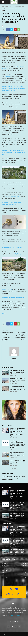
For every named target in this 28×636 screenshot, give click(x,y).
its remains (7, 76)
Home (3, 6)
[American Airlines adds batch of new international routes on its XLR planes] (5, 380)
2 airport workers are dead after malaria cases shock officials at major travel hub (17, 372)
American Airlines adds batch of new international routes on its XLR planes (17, 380)
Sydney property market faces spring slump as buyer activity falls (18, 462)
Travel (6, 6)
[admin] (3, 26)
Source (4, 313)
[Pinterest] (15, 29)
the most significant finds (12, 196)
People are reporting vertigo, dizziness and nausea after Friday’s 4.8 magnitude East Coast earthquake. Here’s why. (14, 478)
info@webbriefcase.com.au (14, 615)
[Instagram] (12, 626)
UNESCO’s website (7, 289)
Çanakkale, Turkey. (16, 254)
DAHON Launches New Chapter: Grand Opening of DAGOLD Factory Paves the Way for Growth (20, 336)
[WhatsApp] (18, 29)
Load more (13, 468)
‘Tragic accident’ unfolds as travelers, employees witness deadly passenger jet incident (17, 388)
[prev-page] (3, 394)
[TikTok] (15, 626)
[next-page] (5, 394)
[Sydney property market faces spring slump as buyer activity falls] (5, 462)
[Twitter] (11, 29)
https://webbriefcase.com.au (14, 360)
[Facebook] (8, 29)
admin (6, 25)
